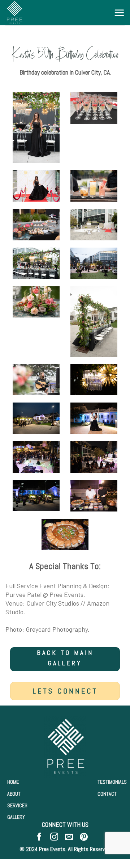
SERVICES (17, 805)
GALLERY (16, 817)
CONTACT (107, 794)
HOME (13, 782)
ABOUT (14, 794)
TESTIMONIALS (112, 782)
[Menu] (119, 13)
